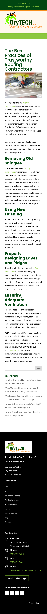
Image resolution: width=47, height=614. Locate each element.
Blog (6, 518)
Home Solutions (11, 504)
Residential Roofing (12, 495)
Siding (7, 509)
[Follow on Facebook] (7, 593)
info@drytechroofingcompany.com (23, 6)
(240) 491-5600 (23, 3)
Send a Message (16, 578)
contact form (14, 350)
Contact (8, 522)
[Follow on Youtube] (12, 593)
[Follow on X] (17, 593)
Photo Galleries (11, 513)
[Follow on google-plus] (22, 593)
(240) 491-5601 (17, 562)
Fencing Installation (12, 500)
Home (7, 487)
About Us (8, 491)
